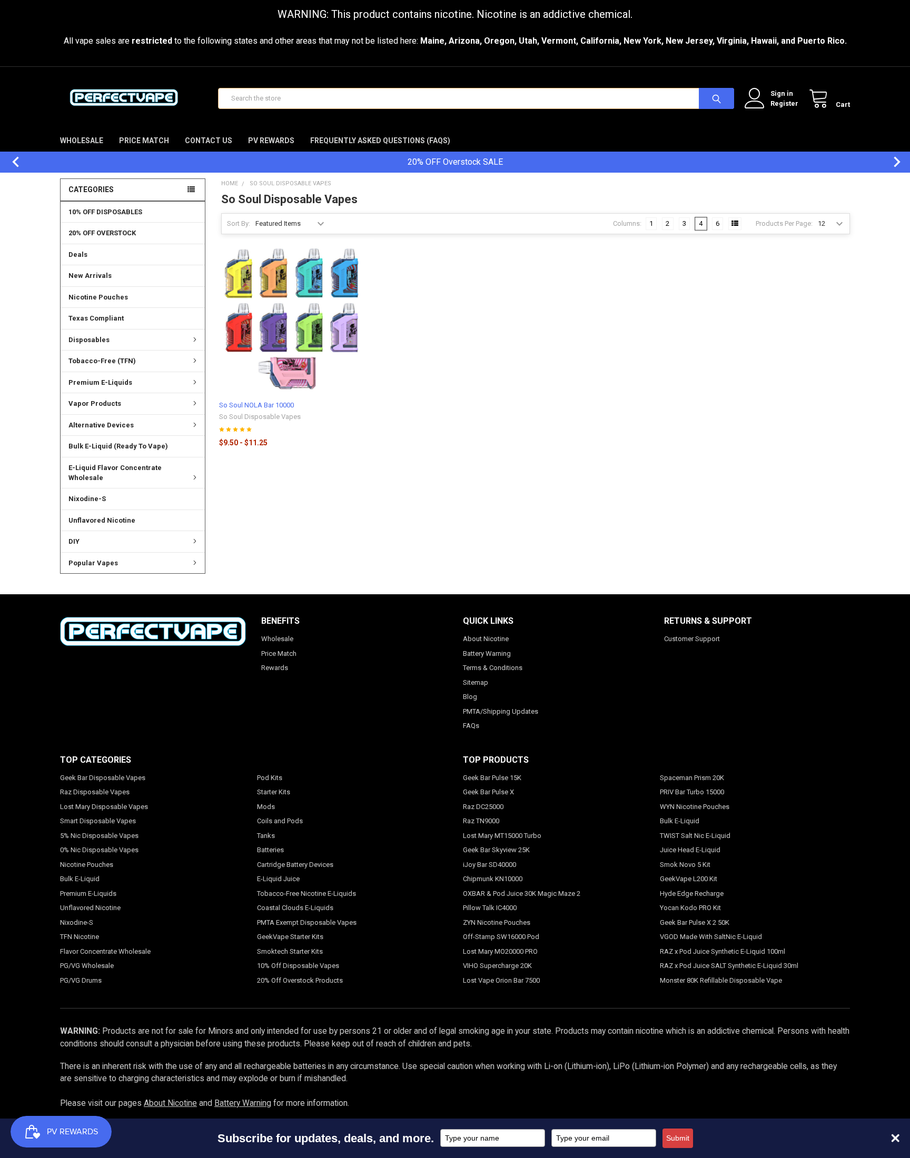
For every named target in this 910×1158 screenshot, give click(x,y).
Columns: (627, 223)
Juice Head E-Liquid (690, 850)
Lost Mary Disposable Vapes (104, 807)
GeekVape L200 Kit (688, 879)
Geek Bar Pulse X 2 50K (694, 922)
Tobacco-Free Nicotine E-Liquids (306, 893)
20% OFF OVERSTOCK (102, 233)
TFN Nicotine (79, 937)
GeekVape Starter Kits (290, 937)
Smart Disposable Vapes (98, 821)
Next (891, 162)
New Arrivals (90, 275)
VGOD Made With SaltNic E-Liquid (711, 937)
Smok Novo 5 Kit (685, 864)
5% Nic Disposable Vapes (99, 836)
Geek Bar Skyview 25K (496, 850)
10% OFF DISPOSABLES (105, 212)
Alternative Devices (101, 425)
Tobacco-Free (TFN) (102, 361)
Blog (470, 697)
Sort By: (238, 223)
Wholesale (81, 140)
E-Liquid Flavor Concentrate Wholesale (115, 473)
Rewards (274, 668)
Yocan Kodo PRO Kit (690, 908)
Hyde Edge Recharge (692, 893)
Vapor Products (94, 403)
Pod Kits (269, 778)
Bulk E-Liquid (80, 879)
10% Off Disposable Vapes (298, 966)
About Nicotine (486, 639)
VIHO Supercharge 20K (497, 966)
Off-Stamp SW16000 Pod (501, 937)
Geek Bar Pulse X (488, 792)
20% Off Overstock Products (300, 980)
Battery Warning (487, 653)
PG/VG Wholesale (87, 966)
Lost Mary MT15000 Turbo (502, 836)
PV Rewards (271, 140)
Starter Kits (273, 792)
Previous (10, 162)
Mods (266, 807)
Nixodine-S (87, 499)
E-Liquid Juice (278, 879)
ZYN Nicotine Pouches (496, 922)
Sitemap (475, 682)
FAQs (471, 726)
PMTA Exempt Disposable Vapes (307, 922)
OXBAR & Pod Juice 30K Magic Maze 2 (521, 893)
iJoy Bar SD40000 (489, 864)
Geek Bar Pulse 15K (492, 778)
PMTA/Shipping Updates (500, 711)
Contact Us (208, 140)
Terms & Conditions (492, 668)
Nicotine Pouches (98, 297)
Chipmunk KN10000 (492, 879)
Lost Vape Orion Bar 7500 (501, 980)
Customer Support (692, 639)
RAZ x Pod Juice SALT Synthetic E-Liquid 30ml (729, 966)
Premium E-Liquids (100, 382)
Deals (77, 254)
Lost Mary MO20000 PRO (500, 951)
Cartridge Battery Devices (295, 864)
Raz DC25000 (483, 807)
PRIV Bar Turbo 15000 (692, 792)
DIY (74, 541)
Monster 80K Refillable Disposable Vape (721, 980)
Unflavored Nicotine (101, 520)
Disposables (89, 340)
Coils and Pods (280, 821)
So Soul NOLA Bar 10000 (256, 405)
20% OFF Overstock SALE (455, 162)
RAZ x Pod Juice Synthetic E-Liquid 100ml (722, 951)
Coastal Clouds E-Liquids (295, 908)
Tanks (266, 836)
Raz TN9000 (481, 821)
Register (784, 103)
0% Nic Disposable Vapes (99, 850)
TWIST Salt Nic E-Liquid (695, 836)
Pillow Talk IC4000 (490, 908)
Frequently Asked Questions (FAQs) (380, 140)
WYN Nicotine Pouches (694, 807)
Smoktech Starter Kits (290, 951)
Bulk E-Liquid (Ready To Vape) (118, 446)
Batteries (270, 850)
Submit (677, 1138)
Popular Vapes (93, 563)
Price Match (144, 140)
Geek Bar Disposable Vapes (102, 778)
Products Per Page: (784, 223)
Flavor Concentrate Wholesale (105, 951)
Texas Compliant (96, 318)
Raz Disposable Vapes (95, 792)
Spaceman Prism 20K (692, 778)
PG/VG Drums (81, 980)
